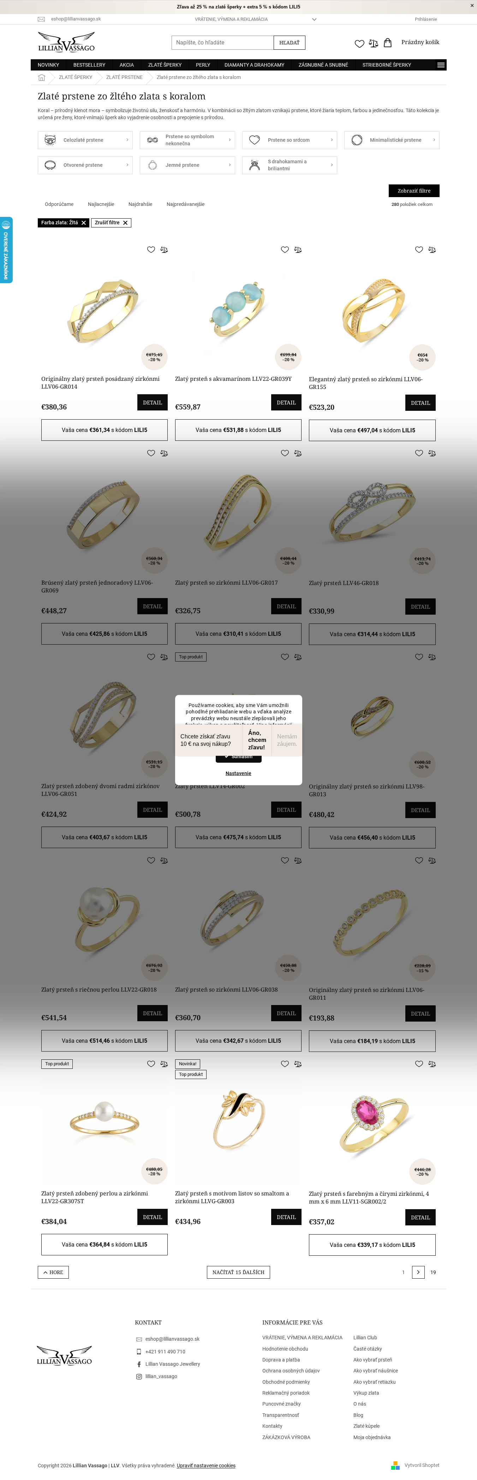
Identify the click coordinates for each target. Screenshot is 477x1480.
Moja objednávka (372, 1437)
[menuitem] (48, 65)
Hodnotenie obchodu (285, 1349)
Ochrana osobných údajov (291, 1371)
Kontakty (272, 1426)
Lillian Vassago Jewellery (172, 1364)
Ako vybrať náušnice (375, 1371)
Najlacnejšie (101, 204)
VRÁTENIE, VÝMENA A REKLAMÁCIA (231, 19)
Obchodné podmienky (286, 1382)
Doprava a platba (281, 1360)
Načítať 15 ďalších (238, 1272)
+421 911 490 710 (165, 1351)
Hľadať (289, 42)
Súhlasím (242, 756)
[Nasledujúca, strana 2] (418, 1272)
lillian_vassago (161, 1376)
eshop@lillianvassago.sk (172, 1339)
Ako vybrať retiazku (374, 1382)
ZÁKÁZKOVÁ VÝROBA (286, 1437)
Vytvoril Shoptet (422, 1465)
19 (433, 1272)
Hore (56, 1272)
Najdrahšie (140, 204)
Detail (152, 402)
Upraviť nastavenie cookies (206, 1465)
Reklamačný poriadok (286, 1393)
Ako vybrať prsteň (372, 1360)
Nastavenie (238, 773)
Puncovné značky (281, 1404)
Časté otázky (367, 1349)
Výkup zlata (366, 1393)
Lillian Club (365, 1337)
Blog (358, 1415)
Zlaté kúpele (366, 1426)
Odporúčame (59, 204)
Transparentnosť (280, 1415)
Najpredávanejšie (185, 204)
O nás (359, 1404)
